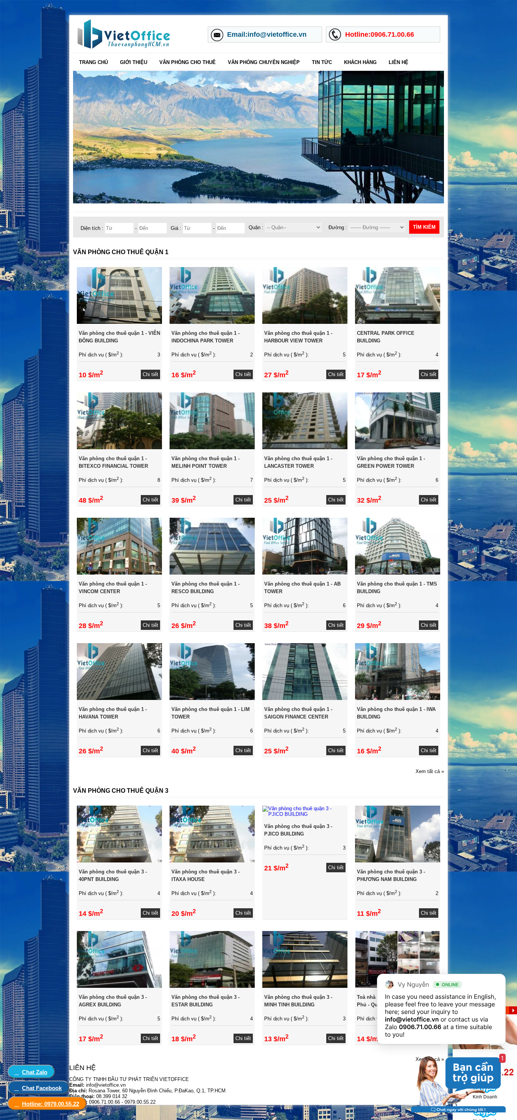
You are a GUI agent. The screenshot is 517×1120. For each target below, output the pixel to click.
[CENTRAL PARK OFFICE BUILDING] (397, 322)
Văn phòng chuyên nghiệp (264, 62)
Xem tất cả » (430, 771)
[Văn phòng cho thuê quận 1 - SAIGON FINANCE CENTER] (304, 698)
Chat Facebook (42, 1088)
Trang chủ (93, 62)
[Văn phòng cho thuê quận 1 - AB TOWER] (304, 573)
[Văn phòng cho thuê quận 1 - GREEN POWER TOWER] (397, 447)
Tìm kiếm (424, 227)
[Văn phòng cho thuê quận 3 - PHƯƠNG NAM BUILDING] (397, 861)
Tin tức (322, 62)
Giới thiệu (133, 62)
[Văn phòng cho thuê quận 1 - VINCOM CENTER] (119, 573)
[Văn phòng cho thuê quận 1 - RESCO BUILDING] (212, 573)
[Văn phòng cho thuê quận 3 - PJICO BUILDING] (304, 814)
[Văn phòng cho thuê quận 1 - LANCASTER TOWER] (304, 447)
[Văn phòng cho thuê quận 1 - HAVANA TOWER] (119, 698)
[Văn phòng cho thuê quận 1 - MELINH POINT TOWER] (212, 447)
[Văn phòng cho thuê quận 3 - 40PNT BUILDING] (119, 861)
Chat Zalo (34, 1072)
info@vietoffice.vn (412, 1019)
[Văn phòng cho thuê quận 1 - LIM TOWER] (212, 698)
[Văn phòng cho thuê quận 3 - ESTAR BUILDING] (212, 986)
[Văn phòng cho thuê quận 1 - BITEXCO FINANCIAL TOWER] (119, 447)
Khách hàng (360, 62)
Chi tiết (150, 374)
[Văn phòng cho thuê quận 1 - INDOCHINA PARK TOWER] (212, 322)
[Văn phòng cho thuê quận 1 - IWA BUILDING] (397, 698)
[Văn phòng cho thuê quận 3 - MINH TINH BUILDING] (304, 986)
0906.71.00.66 (420, 1027)
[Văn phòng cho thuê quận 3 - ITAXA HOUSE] (212, 861)
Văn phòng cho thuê (187, 62)
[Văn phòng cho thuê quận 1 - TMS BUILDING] (397, 573)
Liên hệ (398, 62)
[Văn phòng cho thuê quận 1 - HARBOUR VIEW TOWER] (304, 322)
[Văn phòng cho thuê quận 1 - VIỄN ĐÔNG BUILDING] (119, 322)
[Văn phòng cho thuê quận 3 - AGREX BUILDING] (119, 986)
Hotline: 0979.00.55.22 (50, 1104)
